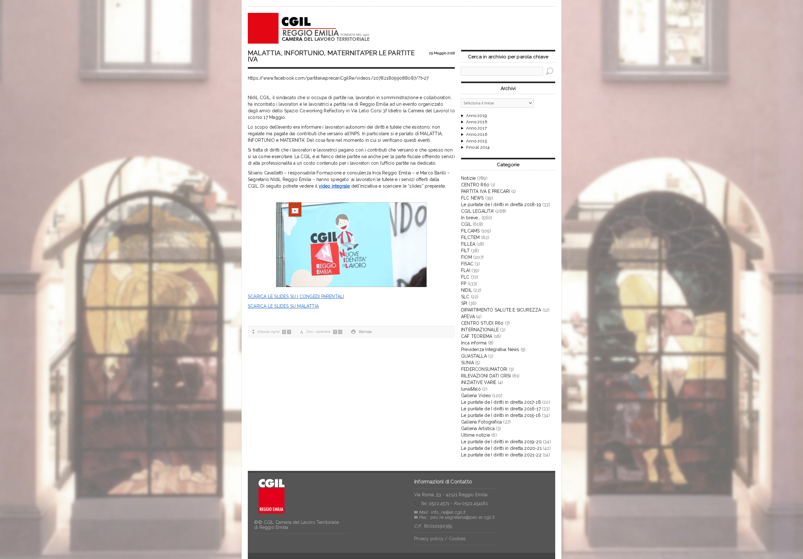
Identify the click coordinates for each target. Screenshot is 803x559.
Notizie (468, 178)
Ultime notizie (475, 435)
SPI (464, 303)
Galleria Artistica (478, 428)
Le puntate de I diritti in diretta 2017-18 (501, 402)
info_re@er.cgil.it (448, 512)
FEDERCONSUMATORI (484, 369)
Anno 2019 (476, 116)
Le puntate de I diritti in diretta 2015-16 (501, 415)
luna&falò (471, 388)
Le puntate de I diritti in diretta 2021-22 (501, 454)
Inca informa (474, 342)
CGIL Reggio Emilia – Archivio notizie (309, 28)
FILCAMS (470, 230)
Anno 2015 (476, 141)
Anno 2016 (476, 134)
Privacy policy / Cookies (440, 538)
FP (463, 283)
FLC (465, 277)
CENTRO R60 (475, 184)
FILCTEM (470, 237)
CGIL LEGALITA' (477, 211)
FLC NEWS (472, 197)
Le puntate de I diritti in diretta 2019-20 (501, 441)
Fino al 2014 (478, 147)
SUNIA (467, 362)
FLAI (465, 270)
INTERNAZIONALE (480, 329)
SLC (465, 296)
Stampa (361, 331)
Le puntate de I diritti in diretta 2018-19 (501, 204)
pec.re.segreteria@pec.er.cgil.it (462, 517)
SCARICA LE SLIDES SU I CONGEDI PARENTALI (296, 296)
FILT (465, 250)
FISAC (467, 263)
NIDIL (466, 290)
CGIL (466, 224)
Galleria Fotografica (481, 421)
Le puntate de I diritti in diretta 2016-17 (501, 408)
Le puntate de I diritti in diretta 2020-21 (501, 448)
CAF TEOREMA (476, 336)
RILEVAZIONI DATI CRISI (486, 375)
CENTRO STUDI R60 (482, 323)
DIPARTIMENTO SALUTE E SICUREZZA (501, 309)
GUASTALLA (474, 356)
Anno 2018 (476, 122)
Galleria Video (476, 395)
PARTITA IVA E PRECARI (485, 191)
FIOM (466, 257)
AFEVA (468, 316)
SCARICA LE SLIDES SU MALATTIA (283, 306)
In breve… (470, 217)
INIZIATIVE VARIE (478, 382)
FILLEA (468, 244)
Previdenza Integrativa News (490, 349)
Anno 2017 (476, 128)
